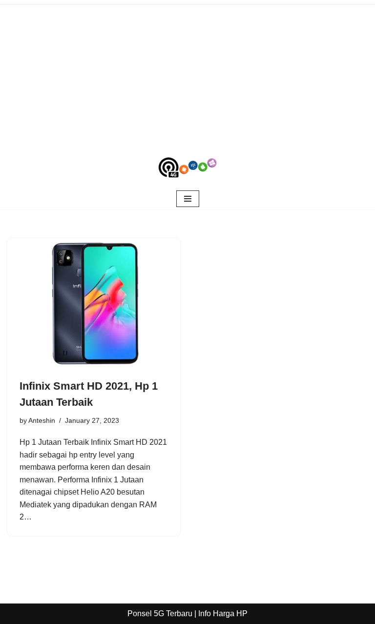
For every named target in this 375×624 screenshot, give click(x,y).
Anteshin (41, 420)
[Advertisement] (187, 73)
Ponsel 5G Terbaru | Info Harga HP (187, 613)
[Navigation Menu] (187, 198)
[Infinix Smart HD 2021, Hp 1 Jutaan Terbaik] (93, 303)
